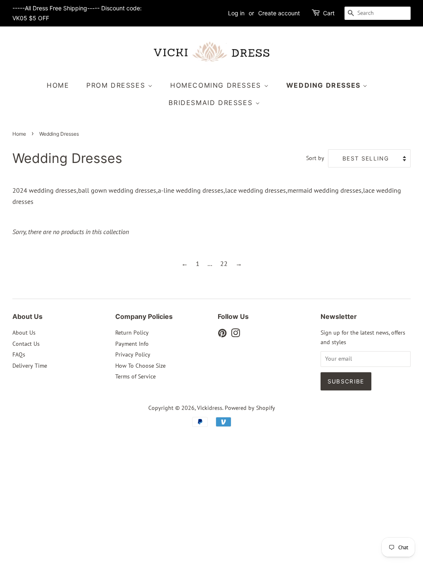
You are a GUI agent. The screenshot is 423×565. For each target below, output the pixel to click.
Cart (329, 13)
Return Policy (132, 332)
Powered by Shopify (250, 408)
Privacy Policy (132, 354)
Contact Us (26, 343)
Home (58, 85)
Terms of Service (135, 376)
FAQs (18, 354)
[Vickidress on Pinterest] (222, 334)
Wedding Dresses (324, 85)
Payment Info (132, 343)
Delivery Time (29, 365)
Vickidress (209, 408)
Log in (236, 13)
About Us (24, 332)
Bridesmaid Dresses (212, 102)
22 (224, 263)
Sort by (315, 158)
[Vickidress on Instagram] (235, 334)
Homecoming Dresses (217, 85)
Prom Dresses (117, 85)
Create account (279, 13)
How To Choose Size (140, 365)
